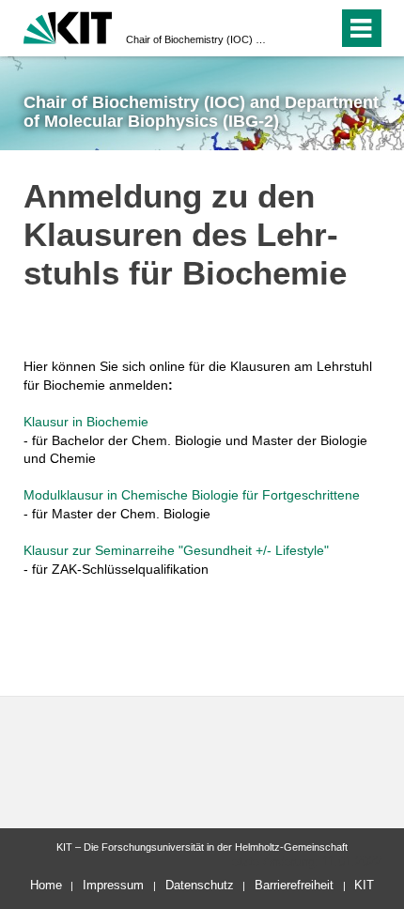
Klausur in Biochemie (85, 421)
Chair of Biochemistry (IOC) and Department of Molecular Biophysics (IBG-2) (196, 39)
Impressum (113, 885)
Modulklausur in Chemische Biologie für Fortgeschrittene (191, 494)
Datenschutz (199, 885)
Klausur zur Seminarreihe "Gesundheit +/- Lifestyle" (176, 550)
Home (46, 885)
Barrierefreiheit (294, 885)
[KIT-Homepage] (68, 26)
